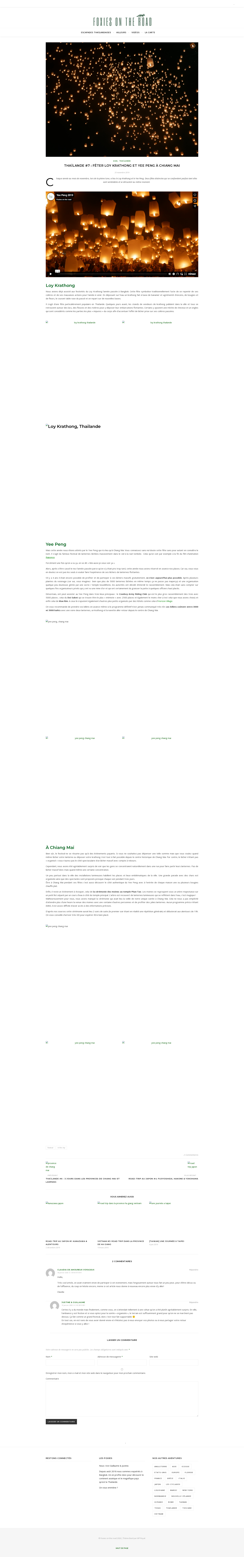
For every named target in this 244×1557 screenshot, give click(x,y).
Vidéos (136, 32)
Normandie (160, 1496)
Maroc (173, 1490)
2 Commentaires (191, 1155)
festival (50, 1147)
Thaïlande (125, 161)
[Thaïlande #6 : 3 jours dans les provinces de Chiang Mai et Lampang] (51, 1166)
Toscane (187, 1508)
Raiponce (50, 557)
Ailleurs (121, 32)
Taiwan (183, 1502)
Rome (171, 1502)
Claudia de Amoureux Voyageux (75, 1270)
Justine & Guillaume (73, 1302)
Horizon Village (165, 601)
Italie (182, 1478)
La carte (150, 32)
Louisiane (159, 1490)
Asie (115, 161)
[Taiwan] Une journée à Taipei (166, 1241)
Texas (157, 1508)
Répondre (193, 1269)
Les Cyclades (173, 1484)
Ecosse (185, 1466)
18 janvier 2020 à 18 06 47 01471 (69, 1273)
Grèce (170, 1478)
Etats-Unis (160, 1472)
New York (188, 1490)
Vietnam (158, 1514)
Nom (49, 1356)
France (158, 1478)
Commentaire (52, 1378)
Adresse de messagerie (110, 1356)
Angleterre (160, 1466)
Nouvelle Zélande (181, 1496)
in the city (61, 1147)
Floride (189, 1472)
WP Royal (141, 1538)
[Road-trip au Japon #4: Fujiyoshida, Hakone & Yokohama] (193, 1166)
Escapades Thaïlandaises (96, 32)
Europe (176, 1472)
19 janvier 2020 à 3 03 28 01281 (73, 1305)
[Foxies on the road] (122, 21)
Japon (157, 1484)
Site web (154, 1356)
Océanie (158, 1502)
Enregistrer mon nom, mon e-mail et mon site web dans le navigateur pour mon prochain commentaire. (96, 1373)
